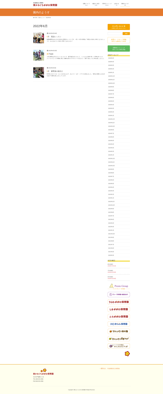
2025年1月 (111, 115)
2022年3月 (111, 226)
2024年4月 (111, 144)
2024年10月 (111, 126)
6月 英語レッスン (54, 37)
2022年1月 (111, 230)
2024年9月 (111, 129)
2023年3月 (111, 190)
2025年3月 (111, 108)
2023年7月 (111, 176)
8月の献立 (110, 264)
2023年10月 (111, 165)
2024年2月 (111, 151)
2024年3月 (111, 147)
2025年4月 (111, 104)
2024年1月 (111, 155)
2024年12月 (111, 119)
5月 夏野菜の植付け (55, 71)
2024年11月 (111, 122)
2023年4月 (111, 187)
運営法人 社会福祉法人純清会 (110, 368)
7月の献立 (110, 270)
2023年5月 (111, 183)
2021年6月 (111, 248)
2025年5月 (111, 101)
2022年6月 (111, 219)
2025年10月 (111, 83)
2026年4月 (111, 61)
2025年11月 (111, 79)
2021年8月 (111, 241)
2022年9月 (111, 208)
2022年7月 (111, 216)
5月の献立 (110, 276)
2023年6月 (111, 180)
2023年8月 (111, 172)
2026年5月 (111, 58)
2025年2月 (111, 112)
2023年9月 (111, 169)
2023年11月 (111, 162)
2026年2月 (111, 68)
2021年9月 (111, 237)
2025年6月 (111, 97)
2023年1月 (111, 198)
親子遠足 (50, 54)
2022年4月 (111, 223)
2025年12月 (111, 76)
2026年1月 (111, 72)
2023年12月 (111, 158)
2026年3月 (111, 65)
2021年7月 (111, 244)
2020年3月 (111, 255)
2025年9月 (111, 86)
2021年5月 (111, 251)
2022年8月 (111, 212)
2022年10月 (111, 205)
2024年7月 (111, 133)
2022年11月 (111, 201)
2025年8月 (111, 90)
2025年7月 (111, 94)
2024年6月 (111, 137)
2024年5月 (111, 140)
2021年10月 (111, 233)
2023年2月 (111, 194)
